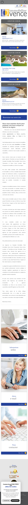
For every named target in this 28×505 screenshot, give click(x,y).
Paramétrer (6, 500)
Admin (21, 495)
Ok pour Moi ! (15, 500)
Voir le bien (14, 48)
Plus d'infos (22, 355)
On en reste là (14, 483)
